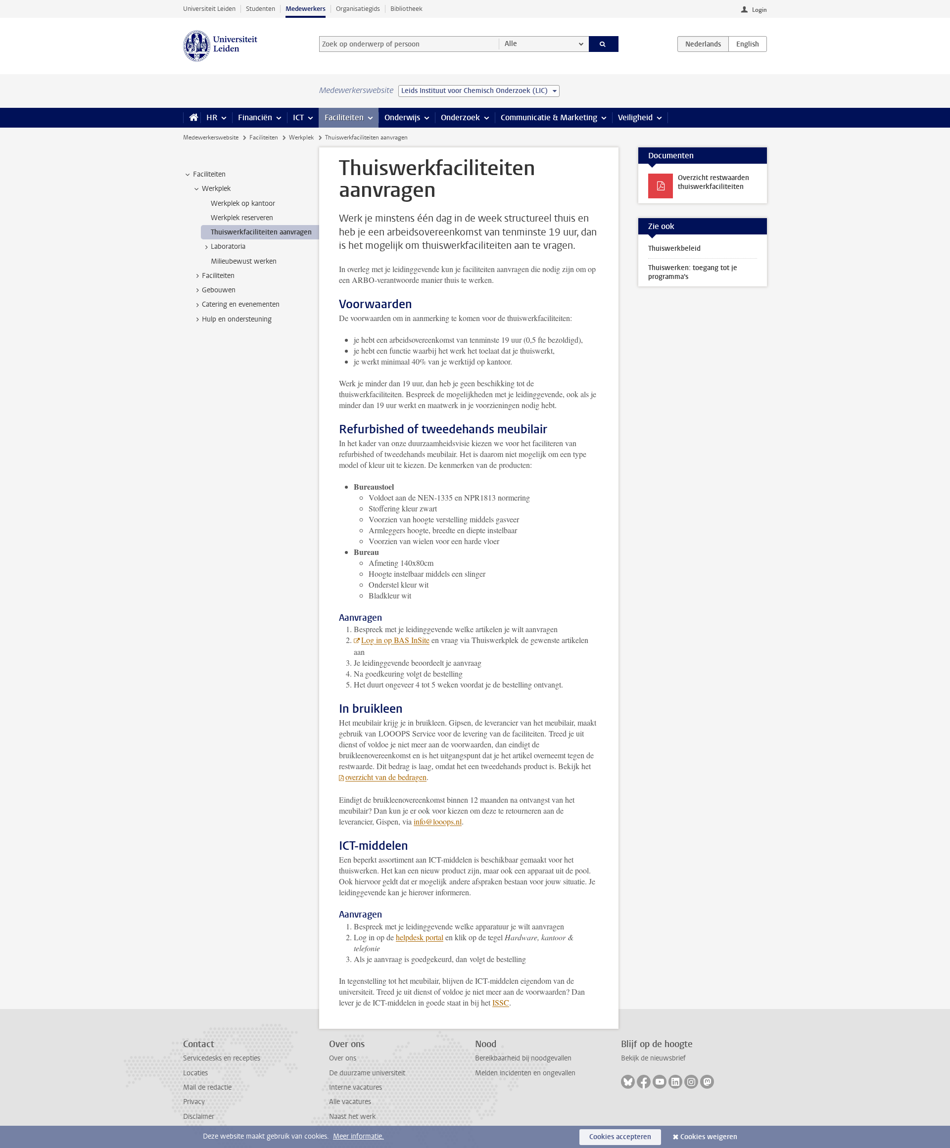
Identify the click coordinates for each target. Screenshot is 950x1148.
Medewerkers (305, 8)
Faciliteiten (344, 117)
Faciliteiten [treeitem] (209, 174)
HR (211, 117)
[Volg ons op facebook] (644, 1082)
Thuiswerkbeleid (674, 248)
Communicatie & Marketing (549, 117)
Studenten (260, 8)
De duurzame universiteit (367, 1073)
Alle (511, 43)
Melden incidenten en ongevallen (525, 1073)
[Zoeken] (604, 44)
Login (759, 10)
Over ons (342, 1058)
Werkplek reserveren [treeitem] (242, 218)
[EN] (747, 44)
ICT (298, 117)
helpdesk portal (419, 937)
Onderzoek (460, 117)
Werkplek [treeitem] (216, 188)
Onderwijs (402, 117)
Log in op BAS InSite (395, 640)
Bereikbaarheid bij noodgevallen (523, 1058)
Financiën (255, 117)
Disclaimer (198, 1116)
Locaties (195, 1073)
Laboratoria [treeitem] (228, 246)
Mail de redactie (207, 1087)
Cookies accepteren (620, 1137)
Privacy (194, 1101)
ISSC (500, 1002)
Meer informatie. (358, 1136)
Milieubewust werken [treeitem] (244, 261)
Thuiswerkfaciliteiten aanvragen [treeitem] (261, 232)
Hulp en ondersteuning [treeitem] (237, 319)
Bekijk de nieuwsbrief (653, 1058)
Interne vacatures (355, 1087)
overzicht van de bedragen (386, 777)
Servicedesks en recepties (221, 1058)
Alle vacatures (350, 1101)
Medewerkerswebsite (210, 137)
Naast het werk (352, 1116)
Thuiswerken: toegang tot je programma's (692, 272)
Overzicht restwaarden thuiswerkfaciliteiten (713, 182)
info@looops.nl (438, 821)
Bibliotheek (406, 8)
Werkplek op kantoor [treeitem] (243, 203)
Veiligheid (635, 117)
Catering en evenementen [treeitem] (241, 304)
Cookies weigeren (708, 1137)
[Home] (191, 118)
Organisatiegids (358, 8)
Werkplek (301, 137)
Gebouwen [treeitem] (219, 290)
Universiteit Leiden (209, 8)
